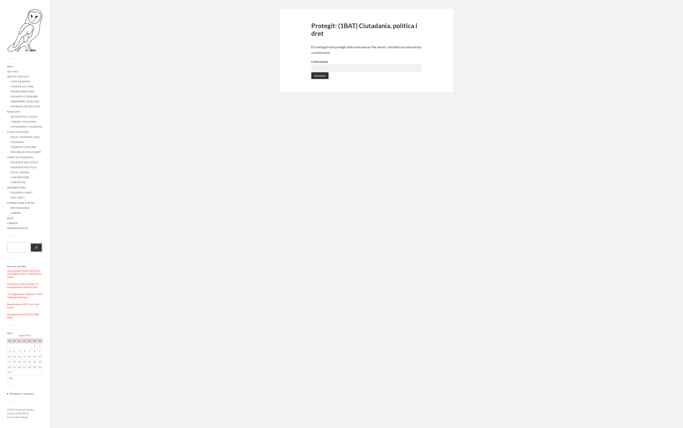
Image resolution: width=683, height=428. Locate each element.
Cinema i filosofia (23, 121)
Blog (10, 218)
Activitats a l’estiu (24, 116)
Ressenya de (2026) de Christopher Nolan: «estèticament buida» (24, 274)
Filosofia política (23, 167)
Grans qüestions (23, 91)
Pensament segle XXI (25, 101)
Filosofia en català (24, 162)
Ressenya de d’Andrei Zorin (22, 286)
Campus (12, 223)
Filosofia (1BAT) (22, 192)
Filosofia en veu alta (25, 106)
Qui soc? (13, 71)
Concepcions (20, 177)
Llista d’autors (18, 132)
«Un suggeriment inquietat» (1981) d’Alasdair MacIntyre (25, 296)
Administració (17, 228)
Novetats (13, 111)
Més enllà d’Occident (26, 152)
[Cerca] (36, 248)
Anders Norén (21, 417)
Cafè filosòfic (21, 81)
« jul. (10, 378)
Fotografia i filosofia (26, 126)
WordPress (23, 413)
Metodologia (20, 208)
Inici (10, 66)
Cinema (16, 213)
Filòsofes (17, 142)
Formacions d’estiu (21, 203)
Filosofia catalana (24, 96)
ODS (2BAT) (18, 197)
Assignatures (16, 187)
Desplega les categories (22, 393)
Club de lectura (22, 86)
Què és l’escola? (18, 76)
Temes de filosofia (20, 157)
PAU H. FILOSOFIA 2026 (25, 137)
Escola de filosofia (25, 409)
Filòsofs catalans (23, 147)
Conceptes (18, 182)
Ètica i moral (20, 172)
